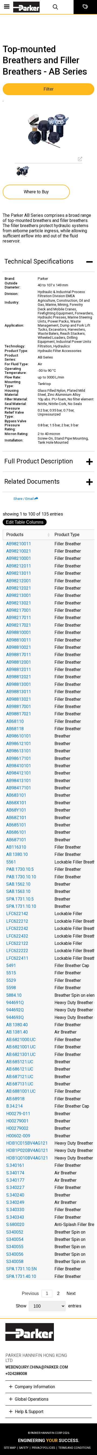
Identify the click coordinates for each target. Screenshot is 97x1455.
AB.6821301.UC (21, 1054)
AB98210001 (18, 558)
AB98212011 (18, 566)
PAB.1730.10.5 (20, 869)
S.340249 (15, 1202)
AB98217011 (18, 617)
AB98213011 (18, 573)
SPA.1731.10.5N (21, 1268)
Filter (49, 89)
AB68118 (15, 728)
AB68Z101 (16, 817)
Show (48, 1305)
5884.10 (14, 995)
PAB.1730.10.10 (21, 876)
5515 (11, 972)
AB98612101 (18, 743)
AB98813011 (18, 691)
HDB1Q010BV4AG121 (27, 1158)
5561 (11, 862)
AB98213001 (18, 595)
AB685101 (16, 825)
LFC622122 (17, 943)
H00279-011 (18, 1113)
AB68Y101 (16, 810)
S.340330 (15, 1209)
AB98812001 (18, 662)
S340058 (14, 1261)
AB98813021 (18, 699)
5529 (11, 980)
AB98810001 (18, 632)
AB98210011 (18, 543)
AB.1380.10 (17, 854)
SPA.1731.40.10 (21, 1276)
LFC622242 (17, 928)
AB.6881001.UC (21, 1091)
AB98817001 (18, 706)
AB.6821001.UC (21, 1046)
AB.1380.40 (17, 1024)
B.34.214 (14, 1106)
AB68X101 (16, 802)
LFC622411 (17, 958)
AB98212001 (18, 580)
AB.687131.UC (19, 1084)
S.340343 (15, 1217)
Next (71, 1293)
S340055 (14, 1246)
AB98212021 (18, 588)
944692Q (15, 1009)
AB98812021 (18, 676)
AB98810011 (18, 640)
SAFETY (24, 1447)
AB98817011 (18, 654)
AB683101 (16, 795)
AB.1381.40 (17, 1032)
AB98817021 (18, 713)
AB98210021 (18, 551)
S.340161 (15, 1165)
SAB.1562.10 (18, 884)
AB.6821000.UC (21, 1039)
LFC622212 (17, 921)
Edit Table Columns (24, 522)
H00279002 (17, 1128)
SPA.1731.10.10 (21, 906)
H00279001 (17, 1121)
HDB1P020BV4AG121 (27, 1150)
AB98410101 (18, 765)
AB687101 (16, 839)
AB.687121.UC (19, 1076)
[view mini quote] (85, 7)
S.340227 (15, 1187)
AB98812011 (18, 669)
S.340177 (15, 1180)
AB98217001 (18, 610)
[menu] (6, 7)
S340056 (14, 1254)
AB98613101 (18, 750)
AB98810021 (18, 647)
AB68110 (15, 721)
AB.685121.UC (19, 1061)
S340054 (14, 1239)
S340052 (14, 1232)
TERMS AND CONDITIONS (74, 1447)
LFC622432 (17, 936)
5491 (11, 965)
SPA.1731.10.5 (20, 899)
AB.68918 (15, 1098)
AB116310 (16, 847)
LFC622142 (17, 913)
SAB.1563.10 (18, 891)
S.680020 (15, 1224)
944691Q (15, 1002)
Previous (30, 1293)
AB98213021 (18, 603)
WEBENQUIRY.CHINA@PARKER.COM (36, 1367)
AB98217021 (18, 625)
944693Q (15, 1017)
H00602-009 (18, 1135)
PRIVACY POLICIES (44, 1447)
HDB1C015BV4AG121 (27, 1143)
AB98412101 (18, 773)
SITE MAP (11, 1447)
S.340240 (15, 1195)
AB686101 (16, 832)
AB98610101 (18, 736)
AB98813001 (18, 684)
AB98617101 (18, 758)
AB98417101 (18, 787)
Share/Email (23, 499)
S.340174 (15, 1172)
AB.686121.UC (19, 1069)
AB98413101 (18, 780)
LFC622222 (17, 950)
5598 (11, 987)
